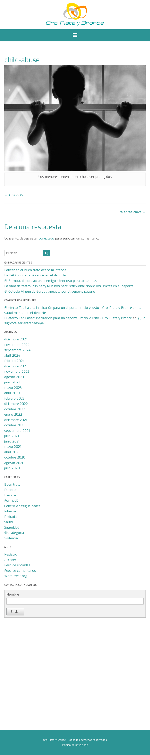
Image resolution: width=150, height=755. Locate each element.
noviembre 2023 (16, 371)
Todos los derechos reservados (87, 740)
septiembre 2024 (17, 350)
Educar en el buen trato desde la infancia (35, 270)
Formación (12, 500)
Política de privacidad (75, 745)
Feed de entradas (17, 565)
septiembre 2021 (17, 430)
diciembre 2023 (16, 366)
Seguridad (11, 527)
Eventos (10, 495)
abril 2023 (12, 393)
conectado (46, 238)
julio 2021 (11, 436)
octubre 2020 (14, 457)
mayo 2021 (12, 446)
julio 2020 (12, 468)
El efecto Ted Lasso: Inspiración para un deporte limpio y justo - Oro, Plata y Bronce (68, 307)
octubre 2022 (14, 409)
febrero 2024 (14, 361)
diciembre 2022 (16, 404)
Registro (10, 554)
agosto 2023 (14, 377)
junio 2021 (12, 441)
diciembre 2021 (15, 420)
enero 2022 (13, 414)
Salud (8, 522)
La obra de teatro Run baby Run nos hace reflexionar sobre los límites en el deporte (68, 286)
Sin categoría (14, 533)
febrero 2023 (14, 398)
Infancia (10, 511)
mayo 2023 (13, 388)
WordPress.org (15, 576)
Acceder (10, 560)
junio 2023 (12, 382)
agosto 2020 (14, 463)
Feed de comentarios (20, 570)
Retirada (10, 517)
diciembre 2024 (16, 339)
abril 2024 (12, 355)
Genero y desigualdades (22, 506)
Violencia (11, 538)
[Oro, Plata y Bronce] (75, 14)
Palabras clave (132, 212)
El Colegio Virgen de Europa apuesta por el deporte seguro (49, 291)
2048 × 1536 (13, 195)
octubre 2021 (14, 425)
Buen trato (12, 484)
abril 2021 (12, 452)
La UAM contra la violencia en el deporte (35, 275)
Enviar (15, 611)
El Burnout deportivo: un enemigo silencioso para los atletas (50, 281)
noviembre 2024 (16, 345)
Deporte (10, 490)
